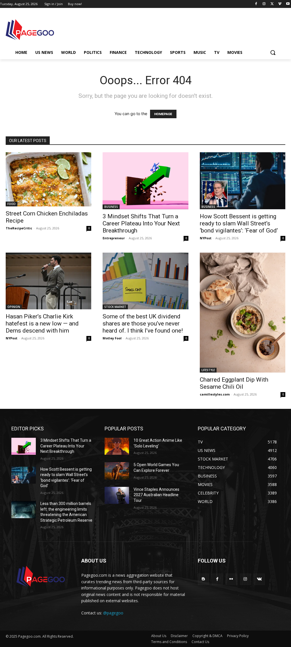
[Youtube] (287, 4)
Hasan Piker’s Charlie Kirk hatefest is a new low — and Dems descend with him (42, 323)
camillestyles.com (215, 394)
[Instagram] (264, 4)
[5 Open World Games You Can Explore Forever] (117, 470)
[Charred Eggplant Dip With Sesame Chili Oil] (242, 313)
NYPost (205, 238)
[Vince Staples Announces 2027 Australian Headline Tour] (117, 495)
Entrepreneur (114, 238)
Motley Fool (112, 338)
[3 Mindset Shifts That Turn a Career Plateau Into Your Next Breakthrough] (145, 180)
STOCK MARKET (115, 307)
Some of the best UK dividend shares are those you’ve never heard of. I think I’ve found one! (143, 323)
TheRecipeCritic (19, 228)
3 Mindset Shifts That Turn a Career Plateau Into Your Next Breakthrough (141, 223)
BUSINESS (111, 207)
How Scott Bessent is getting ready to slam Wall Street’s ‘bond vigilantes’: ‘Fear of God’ (239, 223)
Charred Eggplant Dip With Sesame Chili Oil (234, 383)
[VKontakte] (259, 579)
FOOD (11, 204)
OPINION (13, 307)
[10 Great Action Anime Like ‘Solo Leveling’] (117, 446)
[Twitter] (272, 4)
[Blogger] (203, 579)
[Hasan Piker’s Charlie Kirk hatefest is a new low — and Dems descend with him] (48, 281)
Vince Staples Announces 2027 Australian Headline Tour (156, 495)
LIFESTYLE (208, 370)
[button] (273, 52)
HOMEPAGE (163, 114)
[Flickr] (231, 579)
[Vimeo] (280, 4)
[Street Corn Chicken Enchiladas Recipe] (48, 179)
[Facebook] (256, 4)
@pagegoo (113, 613)
